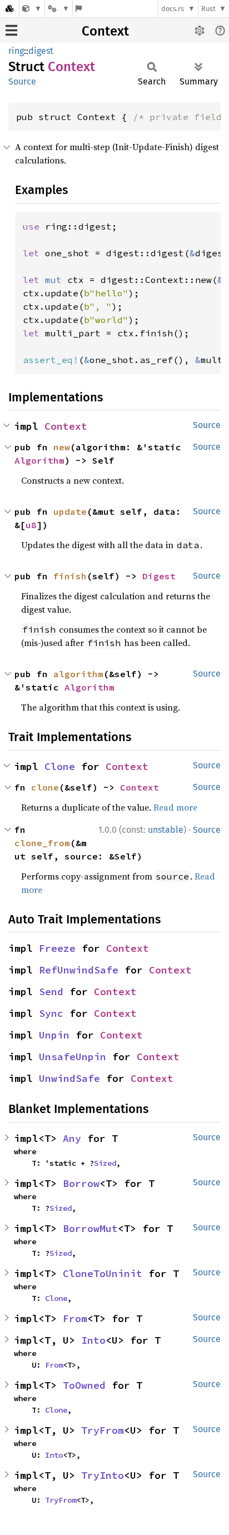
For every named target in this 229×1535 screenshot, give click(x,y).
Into (93, 1340)
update (70, 511)
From (75, 1318)
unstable (165, 829)
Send (51, 991)
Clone (59, 766)
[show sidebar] (11, 30)
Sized (105, 1163)
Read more (175, 807)
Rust (208, 8)
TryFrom (102, 1430)
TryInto (102, 1475)
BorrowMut (90, 1228)
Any (72, 1138)
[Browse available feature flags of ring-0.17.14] (78, 8)
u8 (31, 524)
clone (45, 787)
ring (16, 51)
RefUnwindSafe (78, 969)
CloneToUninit (102, 1273)
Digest (159, 576)
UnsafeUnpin (72, 1056)
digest (40, 51)
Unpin (54, 1035)
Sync (51, 1013)
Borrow (81, 1183)
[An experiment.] (31, 8)
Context (105, 31)
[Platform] (58, 8)
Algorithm (39, 460)
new (61, 447)
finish (70, 576)
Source (22, 81)
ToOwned (84, 1385)
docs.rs (172, 8)
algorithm (78, 673)
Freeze (57, 948)
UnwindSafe (69, 1078)
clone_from (42, 842)
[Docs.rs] (9, 8)
